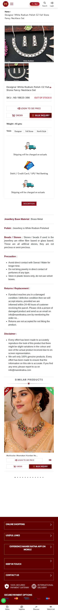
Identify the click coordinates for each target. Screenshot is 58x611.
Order (19, 115)
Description (29, 204)
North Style (41, 131)
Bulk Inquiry (42, 115)
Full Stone (29, 131)
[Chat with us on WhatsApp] (3, 600)
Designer (18, 131)
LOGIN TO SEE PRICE (31, 108)
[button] (13, 4)
